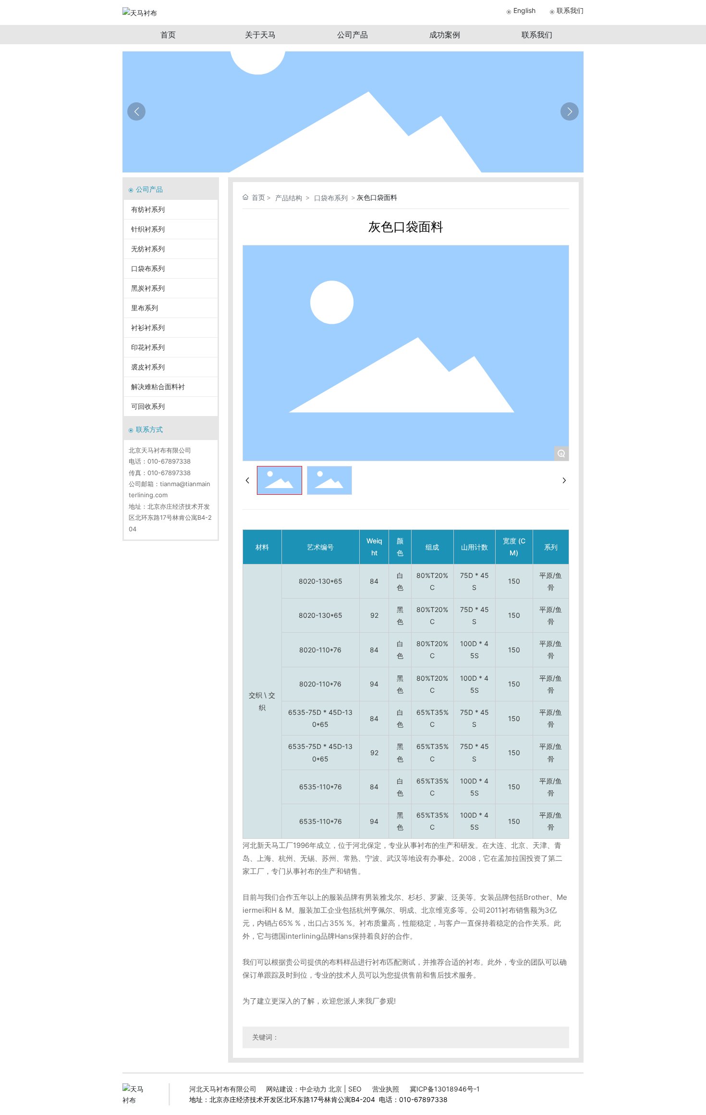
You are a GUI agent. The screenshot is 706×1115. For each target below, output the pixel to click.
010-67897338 (169, 461)
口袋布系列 (331, 198)
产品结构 (288, 198)
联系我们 (570, 10)
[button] (569, 111)
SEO (355, 1089)
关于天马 (260, 34)
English (524, 10)
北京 (335, 1089)
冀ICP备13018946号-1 (445, 1089)
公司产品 (352, 34)
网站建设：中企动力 (296, 1089)
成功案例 (444, 34)
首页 (168, 34)
